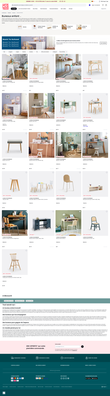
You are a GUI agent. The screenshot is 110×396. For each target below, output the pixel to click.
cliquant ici (74, 350)
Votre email (58, 344)
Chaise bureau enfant (19, 300)
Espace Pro (103, 8)
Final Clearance (43, 8)
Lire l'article (103, 43)
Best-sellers (63, 8)
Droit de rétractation (57, 386)
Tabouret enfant (29, 300)
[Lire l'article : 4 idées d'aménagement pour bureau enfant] (28, 42)
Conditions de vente (21, 386)
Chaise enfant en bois (8, 300)
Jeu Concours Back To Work (24, 8)
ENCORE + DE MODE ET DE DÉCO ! (90, 365)
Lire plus (3, 22)
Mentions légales (5, 386)
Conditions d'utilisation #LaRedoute (66, 386)
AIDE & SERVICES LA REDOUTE (41, 365)
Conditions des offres (13, 386)
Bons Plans (35, 8)
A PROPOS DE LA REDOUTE (15, 365)
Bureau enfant (20, 12)
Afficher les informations (55, 370)
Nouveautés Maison (54, 8)
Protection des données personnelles (30, 386)
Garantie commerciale (48, 386)
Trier (4, 51)
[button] (106, 5)
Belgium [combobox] (104, 386)
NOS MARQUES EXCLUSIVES (64, 365)
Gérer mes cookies (41, 386)
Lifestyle (70, 8)
